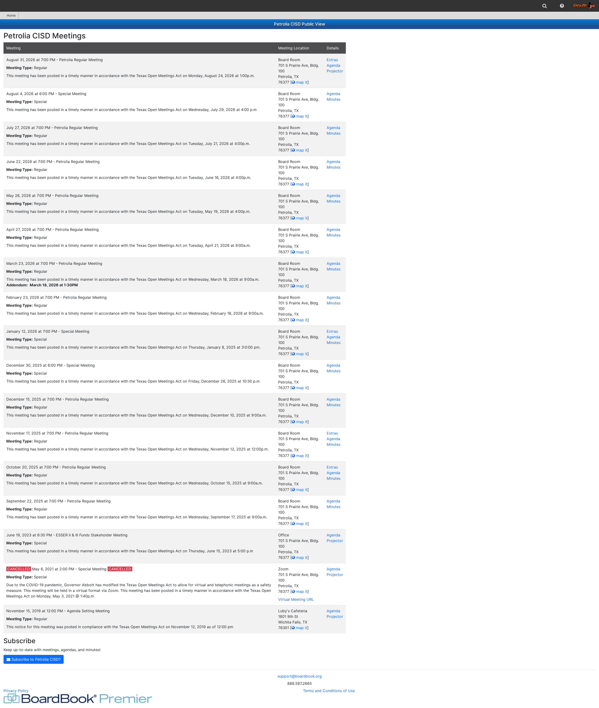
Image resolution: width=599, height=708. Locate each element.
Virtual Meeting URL (296, 599)
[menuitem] (544, 6)
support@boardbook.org (300, 676)
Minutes (333, 99)
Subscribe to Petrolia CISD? (35, 659)
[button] (562, 6)
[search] (544, 6)
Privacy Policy (16, 690)
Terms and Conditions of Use (329, 690)
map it (301, 82)
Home (11, 15)
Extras (332, 59)
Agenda (333, 65)
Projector (335, 71)
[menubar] (299, 6)
